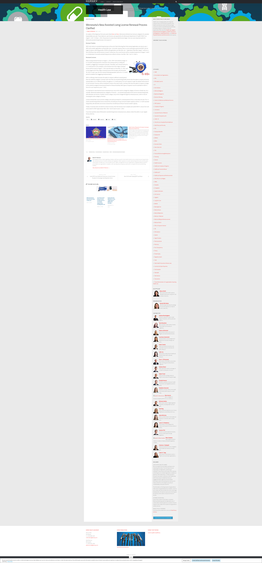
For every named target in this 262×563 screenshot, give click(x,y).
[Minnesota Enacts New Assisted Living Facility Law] (96, 132)
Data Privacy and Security (159, 125)
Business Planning (158, 97)
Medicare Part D (157, 222)
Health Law (104, 9)
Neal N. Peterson (91, 31)
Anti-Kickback (157, 87)
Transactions (157, 279)
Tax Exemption (157, 269)
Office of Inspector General (160, 225)
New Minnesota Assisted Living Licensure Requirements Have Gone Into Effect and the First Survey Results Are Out (117, 140)
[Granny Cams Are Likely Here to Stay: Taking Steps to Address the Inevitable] (112, 188)
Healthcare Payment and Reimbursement (163, 175)
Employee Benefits (158, 131)
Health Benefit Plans (165, 33)
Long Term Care (106, 152)
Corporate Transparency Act (160, 116)
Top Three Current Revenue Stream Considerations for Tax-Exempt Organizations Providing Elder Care (101, 201)
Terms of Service (131, 555)
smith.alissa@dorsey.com (91, 537)
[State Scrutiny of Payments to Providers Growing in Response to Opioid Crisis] (139, 133)
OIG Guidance (157, 232)
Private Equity (157, 254)
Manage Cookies (186, 560)
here (113, 34)
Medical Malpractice (158, 213)
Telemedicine (157, 276)
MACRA (156, 203)
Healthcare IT (157, 172)
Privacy (155, 250)
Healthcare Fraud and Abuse (160, 169)
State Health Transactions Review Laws (163, 263)
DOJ (155, 128)
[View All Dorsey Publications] (131, 545)
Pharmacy (156, 244)
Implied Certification (158, 191)
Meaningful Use (157, 207)
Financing (156, 156)
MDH (111, 152)
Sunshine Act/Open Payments (161, 266)
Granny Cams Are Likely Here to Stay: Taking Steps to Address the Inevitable (111, 200)
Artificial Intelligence (158, 91)
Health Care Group (118, 2)
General (156, 160)
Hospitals (156, 185)
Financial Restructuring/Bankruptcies (162, 153)
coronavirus (157, 109)
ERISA (155, 141)
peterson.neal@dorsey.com (92, 545)
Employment (157, 135)
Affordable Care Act (158, 81)
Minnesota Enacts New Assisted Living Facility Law (95, 138)
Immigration (157, 188)
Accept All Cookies (216, 560)
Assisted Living (91, 152)
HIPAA (155, 182)
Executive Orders (158, 144)
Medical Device (157, 210)
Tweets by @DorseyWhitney (154, 533)
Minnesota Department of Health (119, 152)
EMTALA (156, 138)
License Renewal (99, 152)
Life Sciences (157, 194)
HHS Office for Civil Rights (159, 178)
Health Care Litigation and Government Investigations (164, 30)
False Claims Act (157, 147)
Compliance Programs (159, 106)
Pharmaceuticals (158, 241)
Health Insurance (158, 163)
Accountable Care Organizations (161, 75)
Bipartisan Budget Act (159, 94)
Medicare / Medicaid (158, 216)
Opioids (156, 235)
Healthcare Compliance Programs (161, 166)
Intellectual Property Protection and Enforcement (164, 34)
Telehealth (156, 272)
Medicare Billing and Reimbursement (162, 219)
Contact (108, 2)
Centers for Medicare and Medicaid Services (163, 100)
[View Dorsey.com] (91, 2)
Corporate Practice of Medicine (161, 113)
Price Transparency (158, 247)
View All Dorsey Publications (123, 547)
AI (154, 84)
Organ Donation (157, 238)
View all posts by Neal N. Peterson (101, 168)
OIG (155, 229)
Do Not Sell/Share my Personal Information (201, 560)
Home (102, 2)
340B (155, 72)
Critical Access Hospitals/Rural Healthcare (163, 122)
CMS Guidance (157, 103)
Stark (155, 260)
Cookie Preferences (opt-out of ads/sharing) (163, 517)
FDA (155, 150)
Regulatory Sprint (158, 257)
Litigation (156, 197)
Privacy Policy (10, 561)
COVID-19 (156, 119)
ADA (155, 78)
